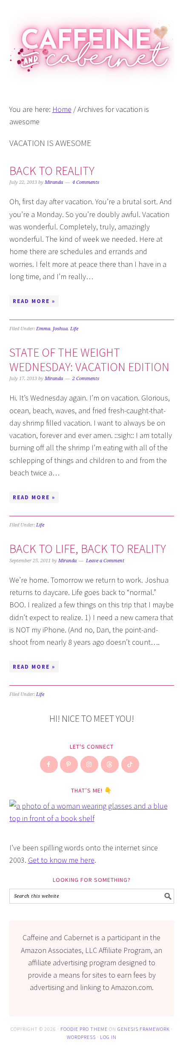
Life (74, 329)
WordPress (81, 1037)
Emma (43, 329)
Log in (108, 1037)
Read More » (34, 301)
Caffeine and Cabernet (91, 43)
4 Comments (85, 182)
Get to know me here (61, 860)
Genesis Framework (143, 1029)
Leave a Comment (105, 561)
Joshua (60, 329)
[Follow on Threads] (110, 764)
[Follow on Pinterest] (69, 764)
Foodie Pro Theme (84, 1029)
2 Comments (85, 378)
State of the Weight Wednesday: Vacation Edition (89, 360)
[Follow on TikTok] (130, 764)
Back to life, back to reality (87, 548)
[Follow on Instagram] (89, 764)
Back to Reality (51, 170)
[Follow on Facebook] (49, 764)
